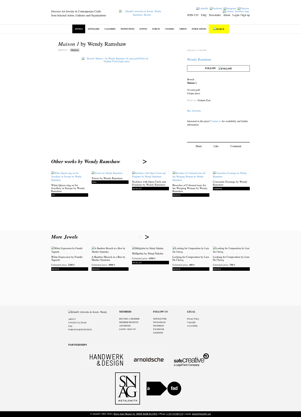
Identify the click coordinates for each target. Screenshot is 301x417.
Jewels (79, 28)
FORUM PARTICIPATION (80, 329)
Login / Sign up (241, 15)
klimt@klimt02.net (201, 413)
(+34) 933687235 (174, 413)
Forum (156, 28)
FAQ (203, 15)
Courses (169, 28)
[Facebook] (216, 8)
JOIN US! (193, 15)
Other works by (85, 161)
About (226, 15)
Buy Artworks (194, 110)
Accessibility (192, 325)
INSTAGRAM (159, 322)
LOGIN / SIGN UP (127, 329)
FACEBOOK (158, 329)
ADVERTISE (125, 325)
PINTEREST (158, 325)
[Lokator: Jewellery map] (236, 11)
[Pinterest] (244, 8)
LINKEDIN (158, 332)
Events (143, 28)
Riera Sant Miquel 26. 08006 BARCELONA (135, 413)
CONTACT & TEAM (77, 322)
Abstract (75, 50)
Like (216, 146)
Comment (235, 146)
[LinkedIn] (202, 8)
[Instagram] (230, 8)
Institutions (127, 28)
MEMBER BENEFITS (128, 322)
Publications (199, 28)
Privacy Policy (193, 318)
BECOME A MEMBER (129, 318)
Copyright (191, 322)
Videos (183, 28)
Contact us (216, 121)
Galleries (110, 28)
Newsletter (215, 15)
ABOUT (72, 319)
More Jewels (65, 236)
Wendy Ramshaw (199, 59)
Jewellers (93, 28)
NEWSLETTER (160, 318)
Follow (211, 68)
